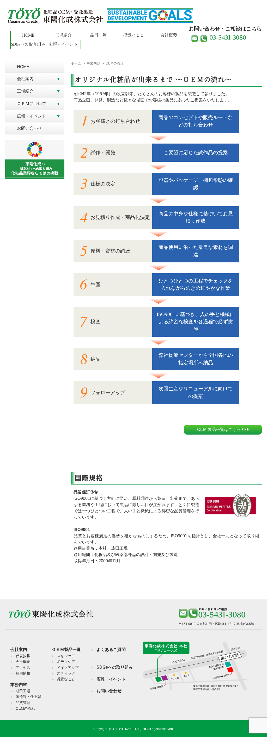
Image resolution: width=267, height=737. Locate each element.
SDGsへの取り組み (28, 45)
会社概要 (168, 36)
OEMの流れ (25, 708)
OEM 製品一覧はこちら (219, 429)
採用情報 (23, 673)
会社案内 (25, 78)
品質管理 (23, 703)
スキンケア (66, 656)
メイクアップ (68, 667)
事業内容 (93, 63)
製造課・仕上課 (28, 697)
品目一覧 (98, 36)
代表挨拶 (23, 656)
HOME (28, 36)
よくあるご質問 (111, 649)
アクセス (23, 667)
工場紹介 (63, 36)
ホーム (76, 63)
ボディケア (66, 662)
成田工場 (23, 691)
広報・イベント (63, 45)
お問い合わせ (29, 128)
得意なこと (133, 36)
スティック (66, 673)
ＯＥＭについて (31, 103)
